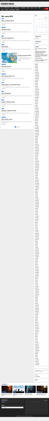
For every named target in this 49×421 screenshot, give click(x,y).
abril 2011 (36, 339)
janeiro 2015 (36, 269)
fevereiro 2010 (37, 359)
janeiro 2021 (36, 162)
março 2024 (36, 106)
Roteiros (2, 9)
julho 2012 (36, 316)
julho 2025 (36, 81)
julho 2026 (36, 67)
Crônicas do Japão (7, 7)
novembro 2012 (37, 309)
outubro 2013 (36, 292)
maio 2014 (36, 281)
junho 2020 (36, 173)
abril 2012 (36, 320)
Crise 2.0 (2, 7)
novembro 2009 (37, 364)
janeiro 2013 (36, 306)
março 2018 (36, 214)
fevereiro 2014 (37, 286)
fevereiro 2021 (37, 161)
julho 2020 (36, 172)
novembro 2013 (37, 291)
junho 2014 (36, 280)
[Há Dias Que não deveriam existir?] (42, 389)
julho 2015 (36, 259)
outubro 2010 (37, 348)
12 (39, 24)
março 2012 (36, 322)
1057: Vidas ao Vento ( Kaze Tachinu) (9, 58)
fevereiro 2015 (37, 267)
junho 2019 (36, 192)
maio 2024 (36, 103)
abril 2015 (36, 264)
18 (30, 408)
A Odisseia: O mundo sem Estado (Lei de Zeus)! (7, 394)
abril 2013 (36, 302)
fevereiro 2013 (37, 305)
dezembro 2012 (37, 308)
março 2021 (36, 159)
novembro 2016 (37, 234)
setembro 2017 (37, 219)
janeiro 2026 (36, 72)
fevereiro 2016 (37, 248)
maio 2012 (36, 319)
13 (41, 24)
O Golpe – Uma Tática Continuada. (8, 20)
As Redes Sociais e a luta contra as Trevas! (18, 394)
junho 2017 (36, 223)
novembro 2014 (37, 272)
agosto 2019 (36, 189)
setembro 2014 (37, 275)
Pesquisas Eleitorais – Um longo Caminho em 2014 (11, 84)
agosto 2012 (36, 314)
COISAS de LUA (17, 9)
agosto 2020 (36, 170)
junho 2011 (36, 336)
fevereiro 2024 (37, 108)
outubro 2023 (37, 114)
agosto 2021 (36, 155)
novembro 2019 (37, 184)
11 (37, 24)
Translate (41, 371)
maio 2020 (36, 175)
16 (46, 24)
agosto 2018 (36, 208)
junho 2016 (36, 242)
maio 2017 (36, 225)
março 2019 (36, 197)
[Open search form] (43, 9)
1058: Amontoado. (5, 46)
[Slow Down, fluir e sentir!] (30, 389)
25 (37, 27)
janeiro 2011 (36, 344)
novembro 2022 (37, 131)
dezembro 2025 (37, 73)
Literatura (27, 7)
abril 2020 (36, 177)
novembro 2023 (37, 112)
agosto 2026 (36, 66)
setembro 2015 (37, 256)
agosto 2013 (36, 295)
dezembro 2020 (37, 164)
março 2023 (36, 125)
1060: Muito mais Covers (6, 29)
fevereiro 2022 (37, 145)
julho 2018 (36, 209)
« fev (35, 30)
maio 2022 (36, 141)
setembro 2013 (37, 294)
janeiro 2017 (36, 231)
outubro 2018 (36, 205)
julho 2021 (36, 156)
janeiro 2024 (36, 109)
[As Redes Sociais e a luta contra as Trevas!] (18, 389)
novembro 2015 (37, 253)
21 (39, 408)
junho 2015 (36, 261)
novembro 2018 (37, 203)
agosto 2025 (36, 80)
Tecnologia (6, 9)
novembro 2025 (37, 75)
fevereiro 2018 (37, 216)
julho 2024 (36, 100)
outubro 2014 (36, 273)
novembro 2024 (37, 94)
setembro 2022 (37, 134)
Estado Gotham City (17, 7)
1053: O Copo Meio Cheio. (6, 93)
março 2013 (36, 303)
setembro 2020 (37, 169)
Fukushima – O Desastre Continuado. (8, 102)
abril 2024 (36, 105)
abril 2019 (36, 195)
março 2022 (36, 144)
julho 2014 (36, 278)
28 (39, 410)
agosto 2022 (36, 136)
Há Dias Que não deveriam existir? (41, 394)
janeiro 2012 (36, 325)
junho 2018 (36, 211)
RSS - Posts (36, 374)
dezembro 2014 (37, 270)
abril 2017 (36, 227)
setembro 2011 (37, 331)
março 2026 (36, 70)
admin (2, 30)
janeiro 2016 (36, 250)
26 (39, 27)
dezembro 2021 (37, 148)
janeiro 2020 (36, 181)
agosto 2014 (36, 277)
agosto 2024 (36, 98)
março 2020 (36, 178)
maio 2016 (36, 244)
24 (27, 410)
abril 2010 (36, 356)
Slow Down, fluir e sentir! (28, 394)
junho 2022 (36, 139)
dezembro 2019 (37, 183)
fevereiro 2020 (37, 180)
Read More (4, 24)
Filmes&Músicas (23, 7)
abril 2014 (36, 283)
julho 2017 (36, 222)
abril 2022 (36, 142)
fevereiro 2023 (37, 127)
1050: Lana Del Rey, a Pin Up (7, 119)
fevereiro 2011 (37, 342)
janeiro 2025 (36, 91)
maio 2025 (36, 84)
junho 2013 (36, 298)
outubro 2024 (37, 95)
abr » (46, 30)
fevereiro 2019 (37, 198)
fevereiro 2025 (37, 89)
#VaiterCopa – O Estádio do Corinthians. (9, 110)
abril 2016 (36, 245)
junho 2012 (36, 317)
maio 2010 (36, 355)
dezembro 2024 (37, 92)
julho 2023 (36, 119)
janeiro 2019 (36, 200)
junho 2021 (36, 158)
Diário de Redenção (12, 9)
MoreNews (27, 416)
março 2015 (36, 266)
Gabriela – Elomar (40, 58)
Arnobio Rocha (7, 3)
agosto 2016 (36, 239)
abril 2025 (36, 86)
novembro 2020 (37, 166)
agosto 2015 (36, 258)
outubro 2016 (37, 236)
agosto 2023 (36, 117)
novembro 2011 (37, 328)
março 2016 (36, 247)
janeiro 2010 (36, 361)
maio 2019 (36, 194)
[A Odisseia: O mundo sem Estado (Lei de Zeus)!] (7, 389)
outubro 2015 (36, 255)
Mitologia (31, 7)
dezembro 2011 (37, 327)
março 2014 (36, 284)
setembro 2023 (37, 116)
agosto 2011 (36, 333)
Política (35, 7)
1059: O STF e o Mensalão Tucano (8, 38)
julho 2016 (36, 241)
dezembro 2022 (37, 130)
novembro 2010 (37, 347)
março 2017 (36, 228)
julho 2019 (36, 191)
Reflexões (39, 7)
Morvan (36, 48)
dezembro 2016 (37, 233)
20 (36, 408)
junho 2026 (36, 69)
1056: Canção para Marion (6, 66)
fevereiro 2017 (37, 230)
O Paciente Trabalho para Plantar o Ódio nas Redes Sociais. (40, 53)
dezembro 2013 (37, 289)
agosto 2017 (36, 220)
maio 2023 (36, 122)
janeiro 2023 (36, 128)
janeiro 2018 (36, 217)
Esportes (12, 7)
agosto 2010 (36, 352)
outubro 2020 (37, 167)
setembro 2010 (37, 350)
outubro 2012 (36, 311)
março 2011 (36, 341)
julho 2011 (36, 334)
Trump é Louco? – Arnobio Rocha (39, 59)
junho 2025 (36, 83)
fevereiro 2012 (37, 323)
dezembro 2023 (37, 111)
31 (27, 411)
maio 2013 (36, 300)
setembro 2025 (37, 78)
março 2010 (36, 358)
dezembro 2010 (37, 345)
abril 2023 (36, 123)
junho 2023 (36, 120)
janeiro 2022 (36, 147)
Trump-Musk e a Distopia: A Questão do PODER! (41, 60)
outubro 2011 (36, 330)
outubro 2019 (37, 186)
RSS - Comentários (37, 376)
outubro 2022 (37, 133)
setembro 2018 (37, 206)
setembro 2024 (37, 97)
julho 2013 (36, 297)
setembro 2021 (37, 153)
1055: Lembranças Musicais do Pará (8, 76)
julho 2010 (36, 353)
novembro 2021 (37, 150)
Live (47, 8)
